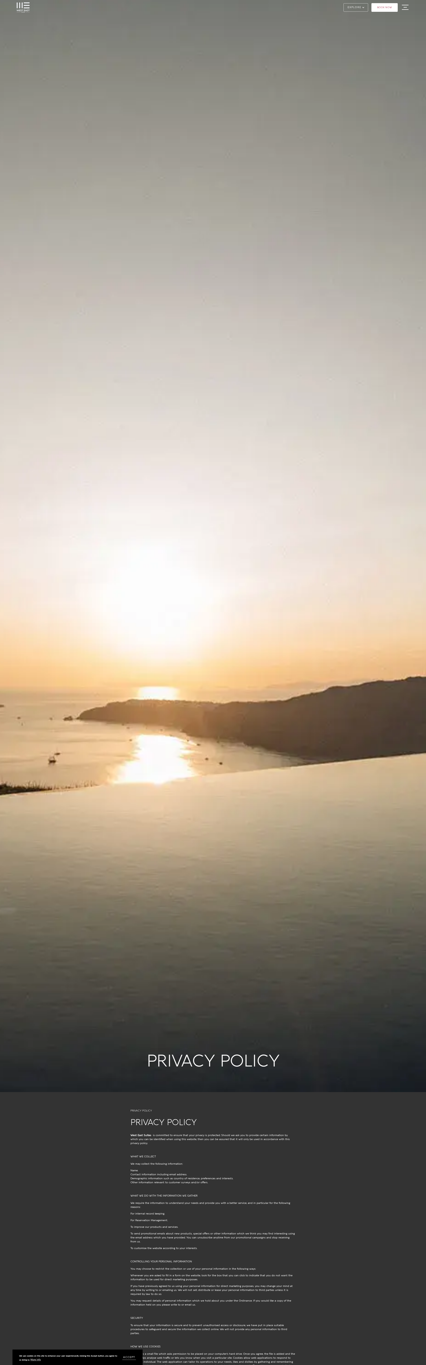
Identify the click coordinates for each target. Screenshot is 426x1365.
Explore (354, 7)
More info (35, 1360)
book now (384, 7)
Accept (129, 1357)
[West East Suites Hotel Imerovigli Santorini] (23, 7)
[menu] (405, 7)
